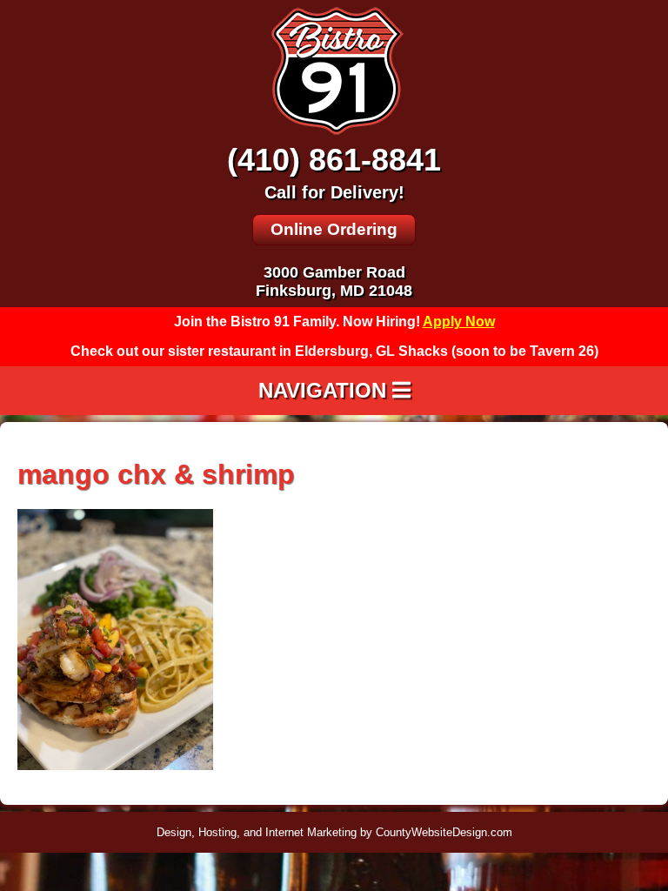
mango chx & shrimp (156, 474)
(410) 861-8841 (334, 160)
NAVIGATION (325, 390)
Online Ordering (334, 229)
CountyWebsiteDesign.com (444, 832)
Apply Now (459, 321)
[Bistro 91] (334, 133)
